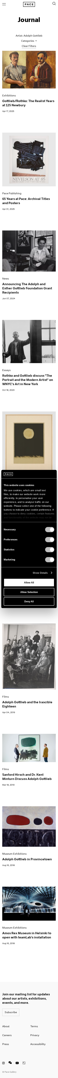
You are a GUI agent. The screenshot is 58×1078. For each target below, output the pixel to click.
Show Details (40, 572)
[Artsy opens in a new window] (24, 1063)
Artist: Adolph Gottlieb (29, 35)
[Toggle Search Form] (54, 3)
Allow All (29, 582)
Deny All (29, 601)
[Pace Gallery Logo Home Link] (29, 4)
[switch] (49, 539)
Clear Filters (29, 46)
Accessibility (38, 1044)
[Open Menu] (4, 4)
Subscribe (11, 1012)
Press (5, 1044)
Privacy (34, 1035)
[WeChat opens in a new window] (10, 1063)
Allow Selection (29, 592)
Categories (28, 40)
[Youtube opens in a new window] (17, 1063)
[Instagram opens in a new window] (3, 1063)
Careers (7, 1035)
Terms (34, 1026)
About (6, 1026)
